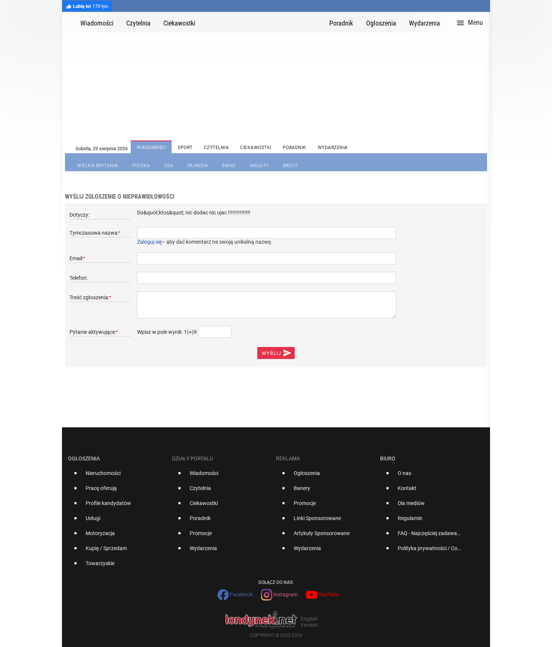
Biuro (387, 458)
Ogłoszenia (84, 458)
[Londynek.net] (265, 22)
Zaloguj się (149, 242)
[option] (117, 476)
